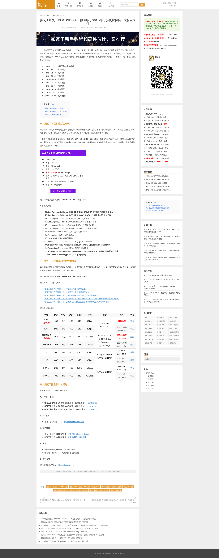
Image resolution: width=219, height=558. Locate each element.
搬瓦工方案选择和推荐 (160, 176)
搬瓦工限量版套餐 (174, 336)
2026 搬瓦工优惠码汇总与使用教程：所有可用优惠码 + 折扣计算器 (65, 541)
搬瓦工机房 (160, 336)
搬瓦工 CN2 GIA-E (160, 325)
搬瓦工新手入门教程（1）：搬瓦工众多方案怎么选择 (65, 288)
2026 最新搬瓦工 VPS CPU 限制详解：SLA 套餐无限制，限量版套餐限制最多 (68, 519)
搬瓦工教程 (160, 317)
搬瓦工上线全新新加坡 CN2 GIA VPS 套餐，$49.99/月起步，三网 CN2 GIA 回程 (69, 528)
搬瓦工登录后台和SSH (160, 183)
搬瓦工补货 (56, 15)
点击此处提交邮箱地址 (77, 437)
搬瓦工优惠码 (117, 487)
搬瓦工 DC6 (73, 487)
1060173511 (172, 34)
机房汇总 (151, 379)
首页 (58, 6)
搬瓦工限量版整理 (163, 158)
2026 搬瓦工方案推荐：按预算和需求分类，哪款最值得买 (61, 538)
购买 (132, 321)
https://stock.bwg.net (66, 465)
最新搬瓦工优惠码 (115, 490)
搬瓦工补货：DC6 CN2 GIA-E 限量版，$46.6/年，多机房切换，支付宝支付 (88, 22)
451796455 (93, 409)
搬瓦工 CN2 (173, 328)
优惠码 (90, 6)
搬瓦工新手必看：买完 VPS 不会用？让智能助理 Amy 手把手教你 (64, 531)
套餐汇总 (151, 376)
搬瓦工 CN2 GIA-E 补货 (60, 487)
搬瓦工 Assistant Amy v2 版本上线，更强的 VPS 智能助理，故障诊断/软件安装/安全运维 (72, 535)
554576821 (92, 406)
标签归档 (121, 553)
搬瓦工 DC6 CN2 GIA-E (160, 328)
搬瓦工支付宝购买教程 (160, 179)
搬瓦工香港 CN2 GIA (160, 343)
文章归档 (114, 553)
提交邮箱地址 (172, 38)
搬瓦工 (45, 4)
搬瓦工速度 (148, 336)
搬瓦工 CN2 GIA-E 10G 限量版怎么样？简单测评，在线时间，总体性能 (113, 501)
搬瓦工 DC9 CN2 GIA (160, 332)
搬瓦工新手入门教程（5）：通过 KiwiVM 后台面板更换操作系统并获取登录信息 (76, 302)
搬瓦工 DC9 (95, 487)
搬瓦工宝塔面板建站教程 (160, 190)
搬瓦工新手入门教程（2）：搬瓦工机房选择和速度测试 (66, 292)
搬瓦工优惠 (148, 321)
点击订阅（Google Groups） (79, 434)
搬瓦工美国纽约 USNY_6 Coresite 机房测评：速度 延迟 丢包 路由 (62, 501)
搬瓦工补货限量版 (81, 490)
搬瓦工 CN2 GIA (173, 317)
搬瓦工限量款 (93, 490)
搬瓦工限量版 (104, 490)
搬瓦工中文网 (166, 3)
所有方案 (68, 6)
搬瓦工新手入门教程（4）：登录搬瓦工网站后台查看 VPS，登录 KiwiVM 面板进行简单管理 (81, 298)
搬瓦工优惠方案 (106, 487)
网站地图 (108, 553)
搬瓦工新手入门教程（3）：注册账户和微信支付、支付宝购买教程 (71, 295)
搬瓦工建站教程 (174, 339)
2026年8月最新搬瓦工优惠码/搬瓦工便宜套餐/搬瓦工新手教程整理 (64, 522)
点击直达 (156, 41)
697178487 (92, 402)
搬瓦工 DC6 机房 (84, 487)
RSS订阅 (173, 6)
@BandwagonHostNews (74, 421)
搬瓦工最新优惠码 (59, 490)
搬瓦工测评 (148, 328)
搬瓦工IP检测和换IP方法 (160, 186)
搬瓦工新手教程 (128, 487)
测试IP (100, 6)
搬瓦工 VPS (148, 343)
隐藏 (52, 104)
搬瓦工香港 (148, 325)
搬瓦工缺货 (172, 343)
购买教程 (79, 6)
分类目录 (110, 6)
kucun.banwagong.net (168, 45)
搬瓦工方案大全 (160, 155)
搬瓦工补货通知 (174, 332)
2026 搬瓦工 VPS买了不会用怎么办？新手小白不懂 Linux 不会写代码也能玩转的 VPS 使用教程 (75, 525)
